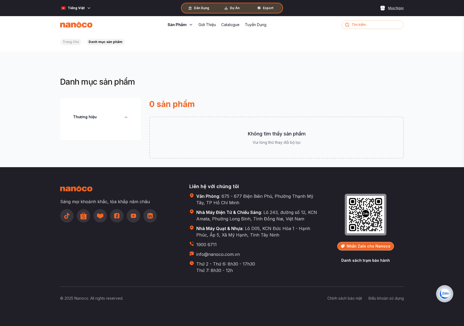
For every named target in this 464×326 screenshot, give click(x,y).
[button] (373, 24)
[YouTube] (133, 216)
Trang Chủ (71, 42)
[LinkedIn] (150, 216)
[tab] (198, 8)
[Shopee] (83, 216)
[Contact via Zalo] (444, 293)
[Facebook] (117, 216)
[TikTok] (67, 216)
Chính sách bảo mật (344, 298)
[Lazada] (100, 216)
